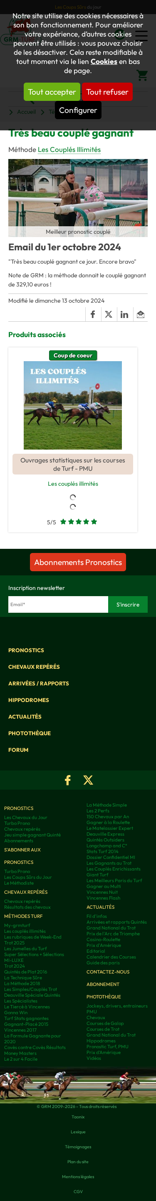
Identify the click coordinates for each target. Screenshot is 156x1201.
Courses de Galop (105, 1023)
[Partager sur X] (109, 314)
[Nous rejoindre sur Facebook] (68, 780)
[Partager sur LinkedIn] (125, 314)
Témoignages (78, 1147)
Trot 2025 (14, 943)
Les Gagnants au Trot (109, 863)
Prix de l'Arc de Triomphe (113, 934)
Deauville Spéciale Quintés (32, 995)
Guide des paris (103, 963)
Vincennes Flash (103, 898)
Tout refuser (107, 92)
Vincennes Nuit (102, 892)
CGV (78, 1191)
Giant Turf (98, 875)
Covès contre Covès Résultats (35, 1047)
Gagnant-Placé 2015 (26, 1024)
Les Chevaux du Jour (25, 817)
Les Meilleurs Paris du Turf (114, 880)
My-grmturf (17, 925)
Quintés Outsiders (105, 840)
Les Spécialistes (20, 1001)
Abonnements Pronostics (78, 562)
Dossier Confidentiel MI (111, 857)
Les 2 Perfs (98, 811)
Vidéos (94, 1058)
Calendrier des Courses (111, 957)
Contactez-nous (108, 972)
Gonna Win (15, 1012)
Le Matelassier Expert (110, 828)
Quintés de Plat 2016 (25, 972)
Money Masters (20, 1053)
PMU (92, 1012)
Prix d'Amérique (104, 945)
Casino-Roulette (103, 939)
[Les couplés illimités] (72, 405)
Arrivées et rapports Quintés (117, 922)
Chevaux (96, 1017)
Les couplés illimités (73, 483)
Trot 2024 (14, 966)
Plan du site (78, 1161)
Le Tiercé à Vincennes (27, 1007)
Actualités (25, 716)
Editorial (96, 951)
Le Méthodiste (19, 883)
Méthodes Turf (23, 916)
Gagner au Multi (104, 886)
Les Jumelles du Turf (25, 949)
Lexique (78, 1132)
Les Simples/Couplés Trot (30, 989)
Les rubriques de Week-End (33, 937)
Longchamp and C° (107, 846)
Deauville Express (105, 834)
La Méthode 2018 (22, 983)
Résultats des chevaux (27, 907)
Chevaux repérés (34, 666)
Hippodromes (28, 700)
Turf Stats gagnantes (26, 1018)
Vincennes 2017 (20, 1030)
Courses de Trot (103, 1029)
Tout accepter (52, 92)
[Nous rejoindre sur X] (88, 780)
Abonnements (18, 841)
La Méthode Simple (107, 805)
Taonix (78, 1117)
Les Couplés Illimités (69, 149)
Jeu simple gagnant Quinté (32, 835)
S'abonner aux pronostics (22, 856)
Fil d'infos (97, 916)
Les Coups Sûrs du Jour (28, 877)
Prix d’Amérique (104, 1052)
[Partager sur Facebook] (93, 314)
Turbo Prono (17, 823)
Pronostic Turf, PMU (108, 1046)
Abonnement (103, 984)
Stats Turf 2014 (103, 851)
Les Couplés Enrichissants (114, 869)
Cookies (104, 61)
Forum (18, 749)
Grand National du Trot (111, 928)
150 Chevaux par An (108, 816)
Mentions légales (78, 1176)
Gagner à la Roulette (108, 822)
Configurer (78, 110)
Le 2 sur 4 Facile (20, 1059)
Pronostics (26, 650)
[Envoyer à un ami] (140, 314)
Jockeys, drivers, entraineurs (117, 1006)
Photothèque (29, 733)
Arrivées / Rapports (38, 683)
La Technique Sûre (23, 978)
